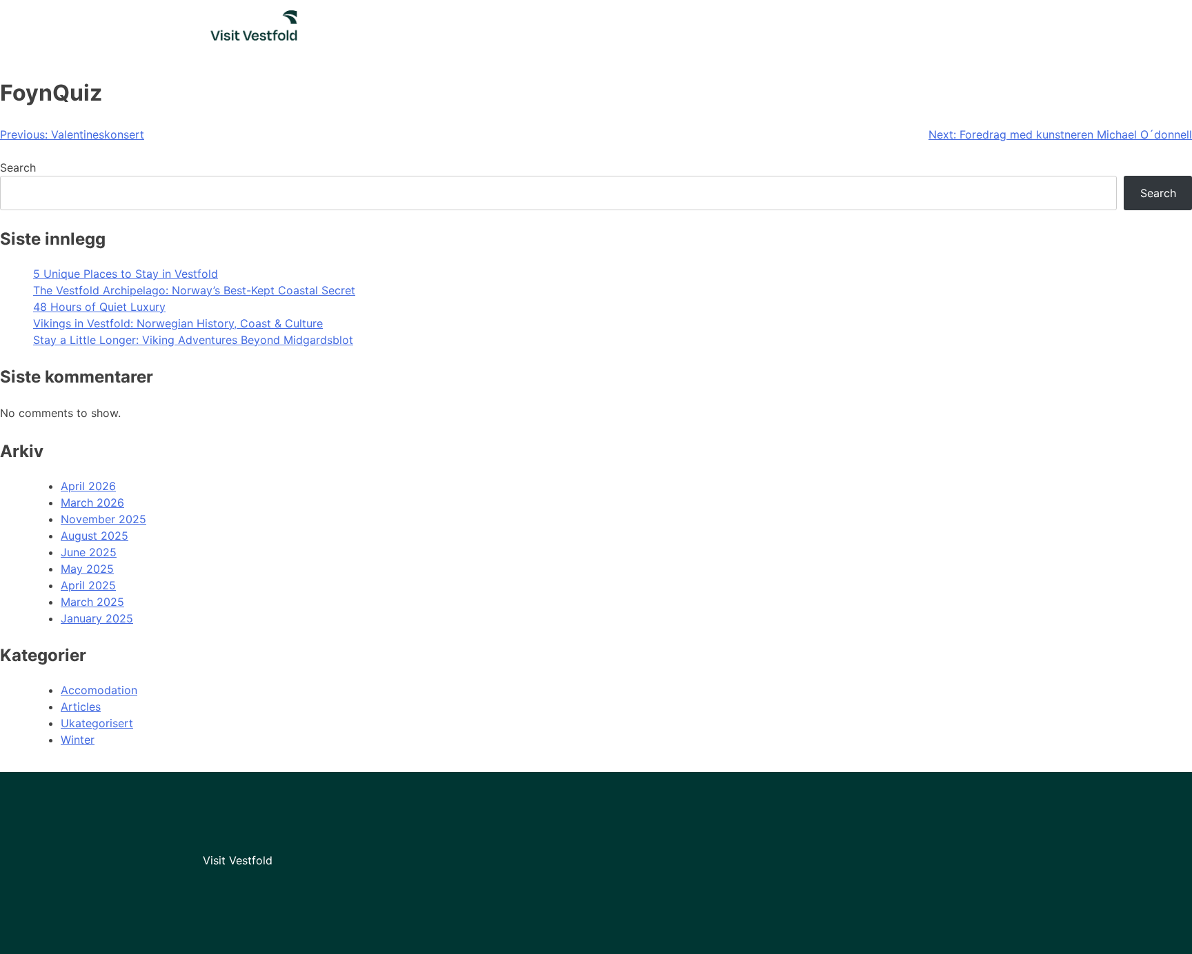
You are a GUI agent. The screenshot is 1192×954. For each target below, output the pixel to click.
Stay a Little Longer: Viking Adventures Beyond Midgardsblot (193, 340)
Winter (78, 740)
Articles (81, 706)
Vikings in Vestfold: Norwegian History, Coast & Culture (178, 323)
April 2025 (88, 585)
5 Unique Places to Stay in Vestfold (125, 274)
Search (18, 167)
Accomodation (99, 690)
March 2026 (92, 502)
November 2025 (103, 519)
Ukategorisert (97, 723)
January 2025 (97, 618)
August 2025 (94, 535)
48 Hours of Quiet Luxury (99, 307)
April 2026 (88, 486)
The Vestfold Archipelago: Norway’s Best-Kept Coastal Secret (194, 290)
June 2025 (89, 552)
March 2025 (92, 602)
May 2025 (87, 569)
